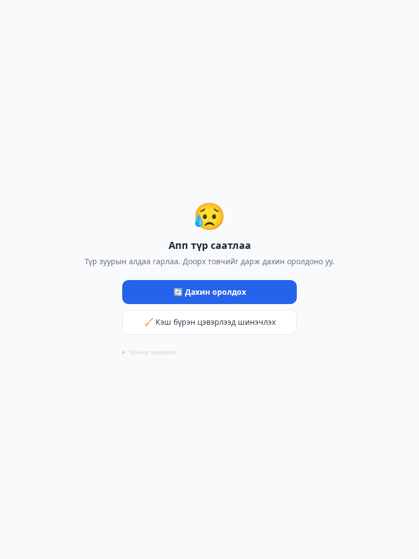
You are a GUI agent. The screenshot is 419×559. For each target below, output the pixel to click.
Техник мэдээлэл (152, 352)
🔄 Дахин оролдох (209, 292)
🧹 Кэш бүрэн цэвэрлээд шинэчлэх (210, 322)
